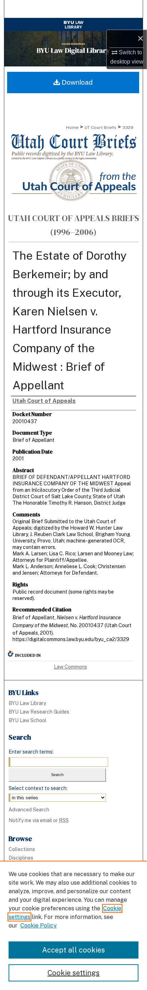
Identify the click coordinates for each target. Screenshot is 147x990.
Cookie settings (73, 973)
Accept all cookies (73, 950)
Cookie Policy (38, 925)
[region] (73, 925)
